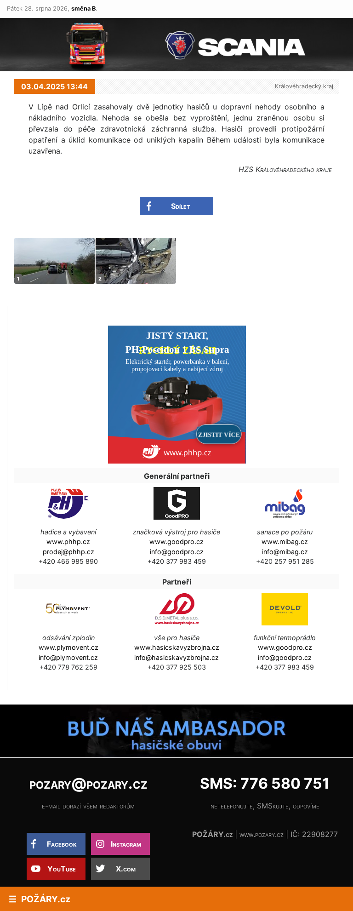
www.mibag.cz (285, 541)
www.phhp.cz (68, 541)
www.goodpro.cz (176, 541)
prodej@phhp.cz (68, 552)
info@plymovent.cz (68, 657)
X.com (126, 868)
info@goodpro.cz (177, 552)
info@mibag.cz (285, 552)
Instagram (126, 843)
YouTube (61, 868)
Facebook (62, 843)
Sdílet (180, 206)
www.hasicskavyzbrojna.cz (176, 647)
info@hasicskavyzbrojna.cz (176, 657)
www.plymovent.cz (68, 647)
